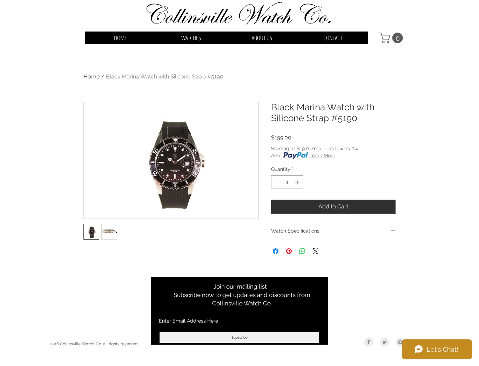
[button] (392, 38)
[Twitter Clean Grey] (384, 342)
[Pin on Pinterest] (289, 251)
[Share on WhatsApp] (302, 251)
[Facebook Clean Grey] (368, 342)
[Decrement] (276, 182)
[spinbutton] (287, 182)
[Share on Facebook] (275, 251)
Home (91, 76)
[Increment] (298, 182)
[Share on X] (315, 251)
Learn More (322, 155)
